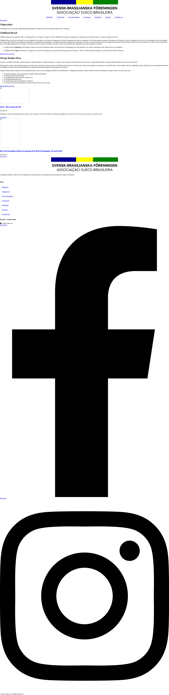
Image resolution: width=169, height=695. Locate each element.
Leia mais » (3, 117)
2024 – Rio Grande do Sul (10, 107)
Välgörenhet (60, 17)
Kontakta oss (119, 17)
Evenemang (87, 17)
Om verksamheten (74, 17)
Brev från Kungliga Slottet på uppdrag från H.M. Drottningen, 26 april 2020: (31, 151)
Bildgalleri (49, 17)
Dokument (98, 17)
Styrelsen (108, 17)
